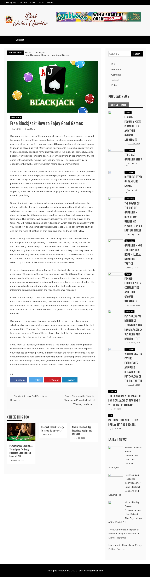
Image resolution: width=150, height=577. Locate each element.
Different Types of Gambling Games (134, 181)
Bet (113, 64)
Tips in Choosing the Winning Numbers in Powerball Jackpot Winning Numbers (79, 400)
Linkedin (70, 379)
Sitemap (50, 2)
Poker (114, 85)
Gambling (116, 74)
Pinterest (53, 379)
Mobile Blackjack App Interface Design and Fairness (82, 430)
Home (32, 2)
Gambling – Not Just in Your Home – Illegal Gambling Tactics (133, 254)
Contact (41, 2)
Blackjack (16, 117)
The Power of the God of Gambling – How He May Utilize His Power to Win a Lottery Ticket (133, 216)
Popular (114, 104)
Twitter (37, 379)
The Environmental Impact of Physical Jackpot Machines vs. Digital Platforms (125, 400)
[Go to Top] (146, 574)
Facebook (19, 379)
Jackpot (115, 79)
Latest (124, 104)
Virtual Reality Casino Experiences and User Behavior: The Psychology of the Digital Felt (133, 367)
